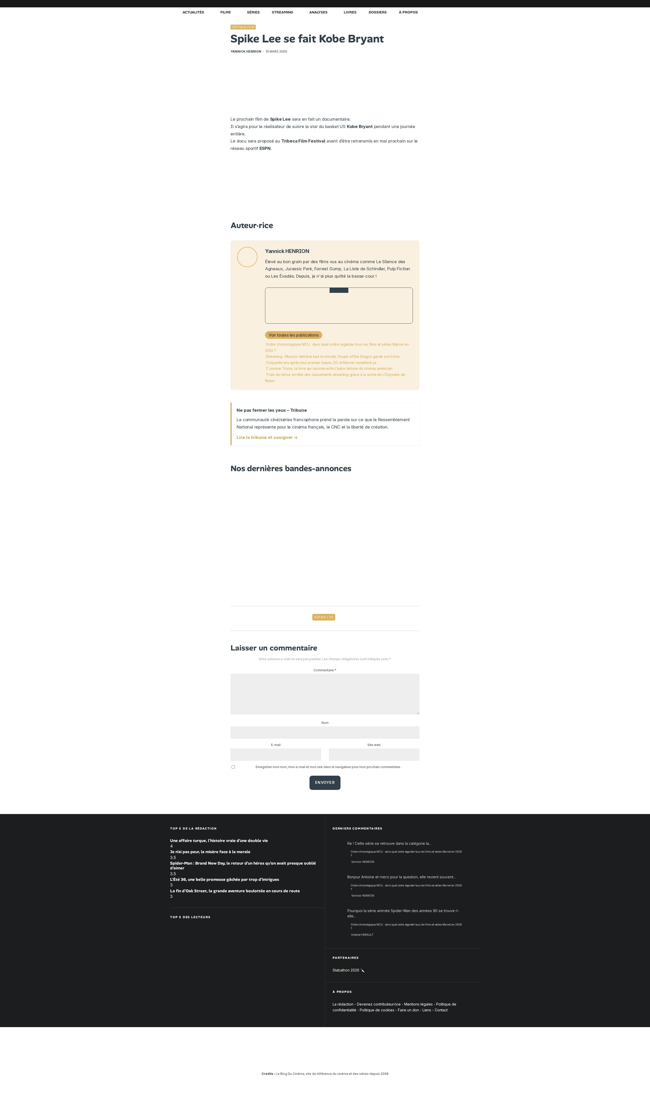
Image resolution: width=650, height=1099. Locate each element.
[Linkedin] (445, 3)
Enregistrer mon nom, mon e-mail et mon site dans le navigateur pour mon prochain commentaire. (328, 767)
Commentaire (325, 670)
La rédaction (343, 1004)
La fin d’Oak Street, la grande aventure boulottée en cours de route (235, 891)
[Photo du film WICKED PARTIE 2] (283, 305)
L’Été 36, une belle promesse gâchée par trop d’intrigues (224, 879)
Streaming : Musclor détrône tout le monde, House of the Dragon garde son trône (332, 356)
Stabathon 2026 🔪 (349, 970)
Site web (374, 745)
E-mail (276, 745)
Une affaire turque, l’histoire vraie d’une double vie (219, 840)
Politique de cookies (377, 1010)
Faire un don (408, 1010)
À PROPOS (408, 12)
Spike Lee (324, 617)
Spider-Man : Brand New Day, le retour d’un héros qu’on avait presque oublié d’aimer (243, 866)
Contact (441, 1010)
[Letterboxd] (461, 3)
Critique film (243, 27)
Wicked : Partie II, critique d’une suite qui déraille (349, 305)
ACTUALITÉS (193, 12)
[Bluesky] (453, 3)
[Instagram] (430, 3)
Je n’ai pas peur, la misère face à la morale (210, 851)
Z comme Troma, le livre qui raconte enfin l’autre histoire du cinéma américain (329, 368)
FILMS (225, 12)
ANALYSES (318, 12)
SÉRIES (253, 12)
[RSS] (476, 3)
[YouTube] (438, 3)
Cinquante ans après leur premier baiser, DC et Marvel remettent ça (321, 362)
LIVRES (350, 12)
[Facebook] (415, 3)
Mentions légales (418, 1004)
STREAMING (282, 12)
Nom (325, 723)
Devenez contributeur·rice (379, 1004)
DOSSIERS (378, 12)
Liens (426, 1010)
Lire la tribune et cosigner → (267, 437)
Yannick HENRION (246, 51)
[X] (423, 3)
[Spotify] (468, 3)
